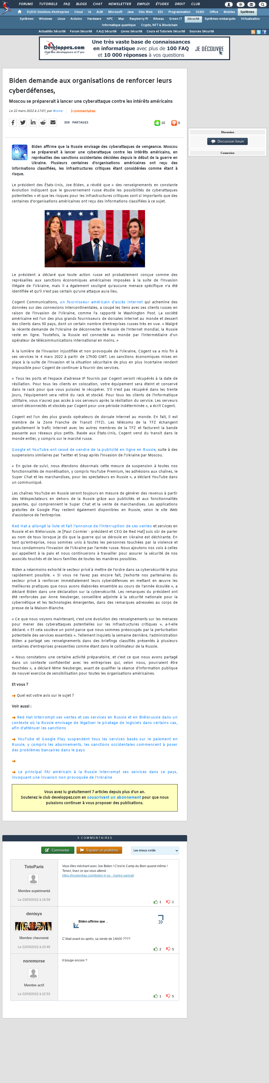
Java (130, 12)
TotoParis (34, 867)
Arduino (76, 19)
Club (195, 4)
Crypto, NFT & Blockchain (159, 25)
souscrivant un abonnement (114, 797)
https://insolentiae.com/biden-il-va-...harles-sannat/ (98, 875)
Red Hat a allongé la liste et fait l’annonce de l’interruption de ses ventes (82, 526)
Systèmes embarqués (220, 19)
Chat (97, 4)
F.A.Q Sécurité (106, 31)
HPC (110, 19)
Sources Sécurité (201, 31)
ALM (99, 12)
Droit (179, 4)
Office (214, 12)
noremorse (34, 961)
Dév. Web (146, 12)
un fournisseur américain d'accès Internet (100, 302)
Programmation (179, 12)
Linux (61, 19)
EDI (160, 12)
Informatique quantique (119, 25)
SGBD (200, 12)
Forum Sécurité (81, 31)
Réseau (158, 19)
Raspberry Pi (139, 19)
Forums (25, 4)
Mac (121, 19)
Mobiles (229, 12)
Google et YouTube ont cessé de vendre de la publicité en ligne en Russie (84, 449)
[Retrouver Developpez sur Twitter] (259, 32)
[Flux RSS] (253, 32)
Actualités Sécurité (52, 31)
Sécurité (193, 19)
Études (162, 4)
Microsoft (115, 12)
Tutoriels (48, 4)
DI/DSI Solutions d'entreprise (48, 12)
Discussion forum (229, 141)
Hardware (94, 19)
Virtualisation (250, 19)
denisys (34, 914)
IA (89, 12)
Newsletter (119, 4)
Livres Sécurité (131, 31)
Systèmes (247, 12)
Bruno (58, 111)
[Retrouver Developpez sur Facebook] (264, 32)
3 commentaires (83, 111)
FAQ (66, 4)
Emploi (143, 4)
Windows (45, 19)
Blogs (81, 4)
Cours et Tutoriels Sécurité (166, 31)
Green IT (175, 19)
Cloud (78, 12)
